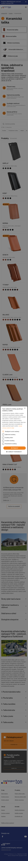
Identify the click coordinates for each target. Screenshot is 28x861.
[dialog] (14, 430)
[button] (14, 452)
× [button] (24, 408)
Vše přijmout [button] (14, 448)
